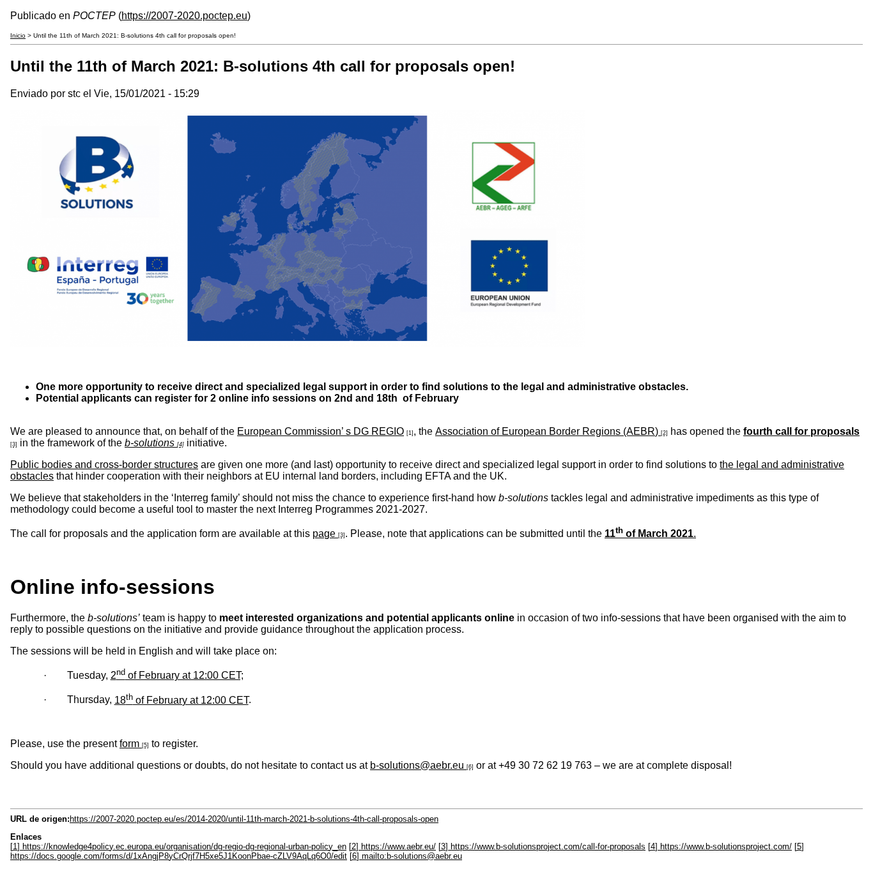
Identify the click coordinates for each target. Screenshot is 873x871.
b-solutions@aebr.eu (417, 765)
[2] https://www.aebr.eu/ (392, 846)
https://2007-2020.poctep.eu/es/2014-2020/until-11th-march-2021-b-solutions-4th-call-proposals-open (254, 819)
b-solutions (149, 442)
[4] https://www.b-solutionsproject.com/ (720, 846)
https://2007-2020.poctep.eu (184, 15)
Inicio (18, 35)
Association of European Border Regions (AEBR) (546, 431)
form (129, 743)
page (324, 533)
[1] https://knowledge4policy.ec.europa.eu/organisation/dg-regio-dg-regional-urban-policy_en (178, 846)
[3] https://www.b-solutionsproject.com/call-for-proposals (541, 846)
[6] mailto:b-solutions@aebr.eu (406, 856)
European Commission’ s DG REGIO (320, 431)
